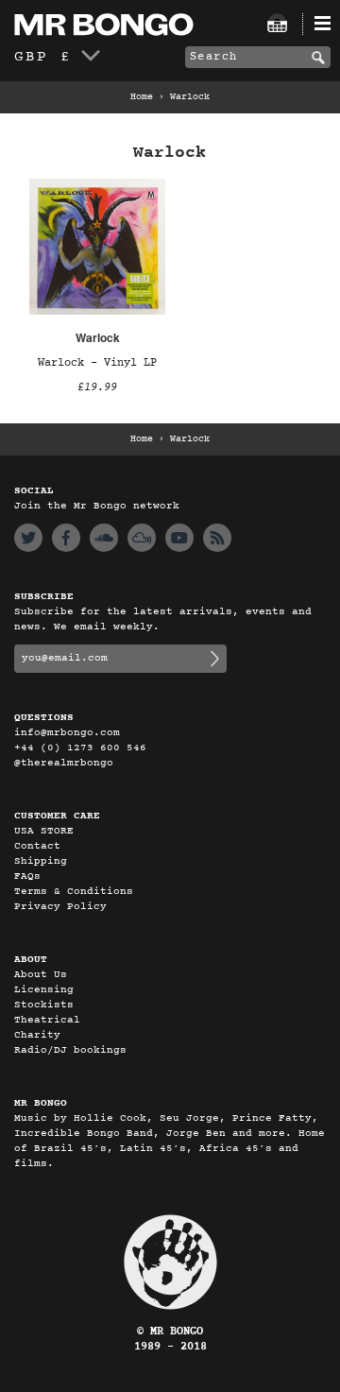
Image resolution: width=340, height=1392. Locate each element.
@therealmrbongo (63, 763)
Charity (37, 1035)
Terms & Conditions (73, 892)
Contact (37, 846)
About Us (40, 975)
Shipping (40, 861)
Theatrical (47, 1020)
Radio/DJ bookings (70, 1050)
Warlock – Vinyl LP (97, 362)
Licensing (44, 990)
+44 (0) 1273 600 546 (80, 748)
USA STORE (44, 831)
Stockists (44, 1005)
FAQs (27, 876)
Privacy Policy (60, 907)
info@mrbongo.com (67, 733)
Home (141, 97)
